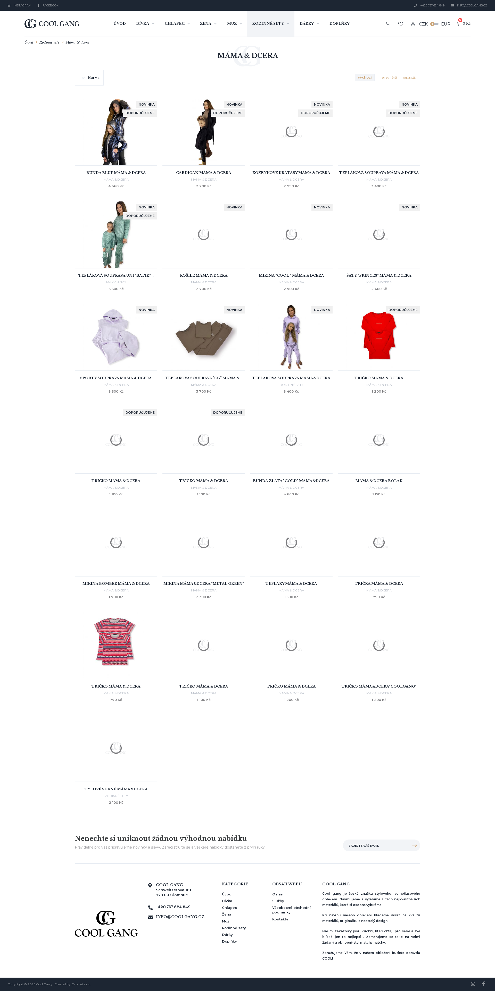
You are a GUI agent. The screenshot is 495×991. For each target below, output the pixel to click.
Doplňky (339, 23)
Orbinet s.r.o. (81, 984)
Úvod (119, 23)
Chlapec (175, 23)
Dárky (307, 23)
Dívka (142, 23)
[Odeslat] (414, 845)
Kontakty (280, 919)
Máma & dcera (77, 42)
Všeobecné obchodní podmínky (291, 909)
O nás (277, 894)
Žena (206, 23)
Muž (232, 23)
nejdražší (409, 77)
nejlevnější (388, 77)
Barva (94, 77)
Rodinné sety (268, 23)
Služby (278, 901)
